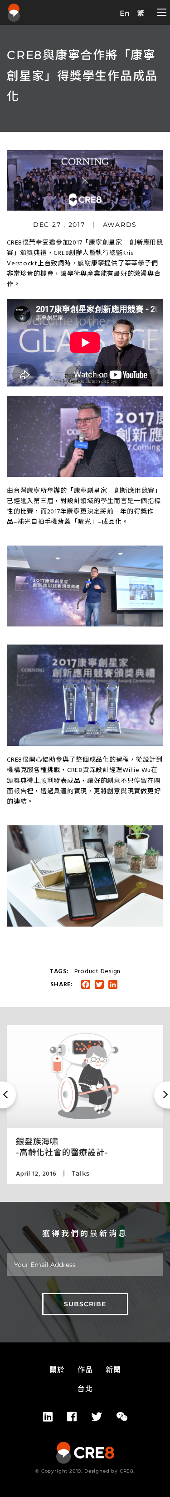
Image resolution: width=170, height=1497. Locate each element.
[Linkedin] (47, 1417)
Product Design (97, 971)
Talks (81, 1173)
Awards (120, 225)
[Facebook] (72, 1417)
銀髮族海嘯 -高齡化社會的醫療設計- (62, 1147)
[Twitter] (96, 1417)
